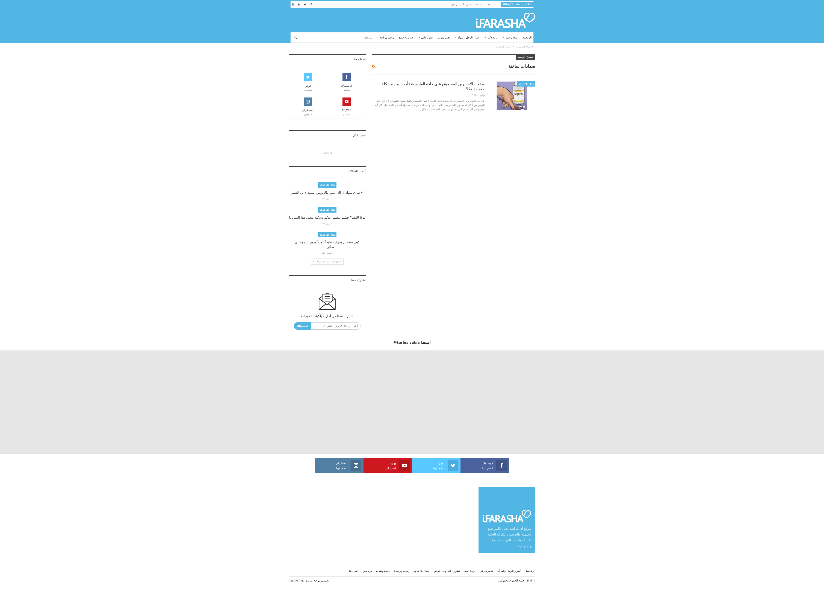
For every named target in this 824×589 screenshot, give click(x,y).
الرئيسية (492, 4)
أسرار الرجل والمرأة (468, 37)
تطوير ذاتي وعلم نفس (447, 570)
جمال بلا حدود (406, 37)
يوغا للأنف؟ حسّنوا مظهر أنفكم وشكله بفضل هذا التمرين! (327, 217)
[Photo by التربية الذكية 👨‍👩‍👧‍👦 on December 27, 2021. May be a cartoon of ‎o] (154, 402)
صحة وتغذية (511, 37)
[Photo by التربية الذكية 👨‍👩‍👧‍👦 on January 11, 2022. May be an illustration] (772, 402)
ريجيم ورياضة (387, 37)
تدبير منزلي (444, 37)
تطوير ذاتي (427, 37)
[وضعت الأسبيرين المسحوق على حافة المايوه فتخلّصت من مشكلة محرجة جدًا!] (512, 95)
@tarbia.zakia (406, 342)
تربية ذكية (492, 37)
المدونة (480, 4)
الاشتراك (302, 326)
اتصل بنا (468, 4)
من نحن (455, 4)
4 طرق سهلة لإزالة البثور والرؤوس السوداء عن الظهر (327, 193)
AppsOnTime (296, 580)
